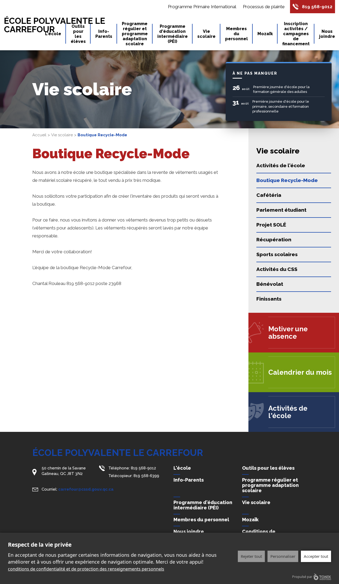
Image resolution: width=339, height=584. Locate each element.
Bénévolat (269, 284)
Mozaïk (265, 33)
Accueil (39, 135)
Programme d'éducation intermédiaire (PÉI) (172, 34)
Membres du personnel (236, 33)
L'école (53, 33)
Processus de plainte (264, 6)
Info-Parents (103, 34)
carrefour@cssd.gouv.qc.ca (86, 489)
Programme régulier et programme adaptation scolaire (135, 33)
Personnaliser (282, 556)
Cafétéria (268, 195)
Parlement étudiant (281, 210)
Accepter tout (316, 556)
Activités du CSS (276, 269)
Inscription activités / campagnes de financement (296, 33)
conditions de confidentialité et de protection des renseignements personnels (86, 569)
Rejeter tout (251, 556)
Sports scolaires (277, 254)
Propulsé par (302, 576)
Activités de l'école (280, 165)
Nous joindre (327, 34)
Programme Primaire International (202, 6)
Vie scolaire (206, 34)
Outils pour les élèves (78, 34)
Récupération (273, 239)
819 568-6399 (146, 475)
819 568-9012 (317, 6)
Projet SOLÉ (271, 225)
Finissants (269, 299)
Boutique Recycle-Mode (287, 180)
